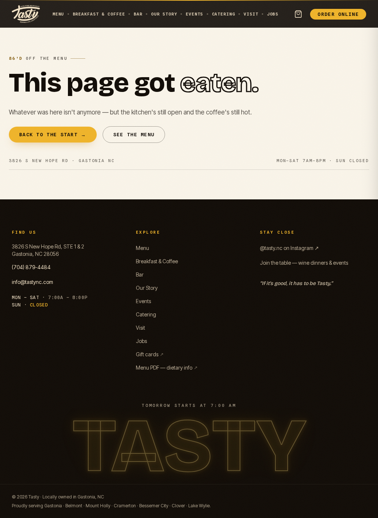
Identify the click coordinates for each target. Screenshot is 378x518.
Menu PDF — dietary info (166, 367)
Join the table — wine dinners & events (304, 263)
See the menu (134, 134)
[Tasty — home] (26, 14)
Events (194, 14)
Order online (338, 14)
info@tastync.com (32, 282)
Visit (251, 14)
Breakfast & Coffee (99, 14)
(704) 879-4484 (31, 267)
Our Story (164, 14)
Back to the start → (52, 134)
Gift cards (150, 354)
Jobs (273, 14)
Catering (223, 14)
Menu (58, 14)
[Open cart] (298, 14)
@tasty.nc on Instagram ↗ (289, 248)
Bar (138, 14)
